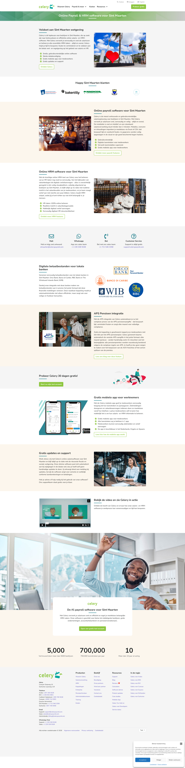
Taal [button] (141, 730)
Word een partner (100, 686)
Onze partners (98, 683)
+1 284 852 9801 (48, 695)
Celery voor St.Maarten (138, 693)
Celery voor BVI (135, 683)
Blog (113, 680)
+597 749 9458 (51, 706)
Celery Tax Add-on (118, 703)
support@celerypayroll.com (53, 712)
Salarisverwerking (81, 680)
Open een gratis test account (92, 628)
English (141, 2)
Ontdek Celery (46, 67)
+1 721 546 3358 (106, 247)
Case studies (116, 696)
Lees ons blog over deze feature (109, 356)
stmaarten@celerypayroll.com (51, 247)
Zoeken (121, 2)
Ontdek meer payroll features (108, 153)
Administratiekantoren (83, 696)
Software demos (117, 690)
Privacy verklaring (162, 764)
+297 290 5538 (49, 693)
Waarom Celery (63, 6)
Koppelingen (80, 686)
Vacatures (97, 690)
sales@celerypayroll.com (51, 714)
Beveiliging (97, 680)
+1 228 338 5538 (79, 247)
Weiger (158, 760)
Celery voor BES (136, 680)
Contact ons (98, 693)
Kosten (92, 6)
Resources (101, 6)
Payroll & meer (78, 6)
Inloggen (131, 2)
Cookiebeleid (153, 764)
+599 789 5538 (58, 697)
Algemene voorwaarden (72, 730)
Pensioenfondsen (81, 693)
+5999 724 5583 (50, 699)
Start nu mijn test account (51, 384)
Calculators (115, 686)
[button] (181, 744)
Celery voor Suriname (137, 696)
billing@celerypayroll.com (56, 716)
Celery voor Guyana (137, 690)
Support (114, 677)
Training (78, 700)
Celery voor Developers (119, 706)
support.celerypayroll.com (134, 247)
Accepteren (142, 760)
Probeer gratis (138, 6)
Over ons (97, 677)
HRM (77, 683)
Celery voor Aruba (136, 677)
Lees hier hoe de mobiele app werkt (110, 434)
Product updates (117, 693)
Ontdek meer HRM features (52, 216)
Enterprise (79, 690)
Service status (116, 710)
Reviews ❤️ (116, 683)
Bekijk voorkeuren (174, 760)
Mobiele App (116, 700)
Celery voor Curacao (137, 686)
